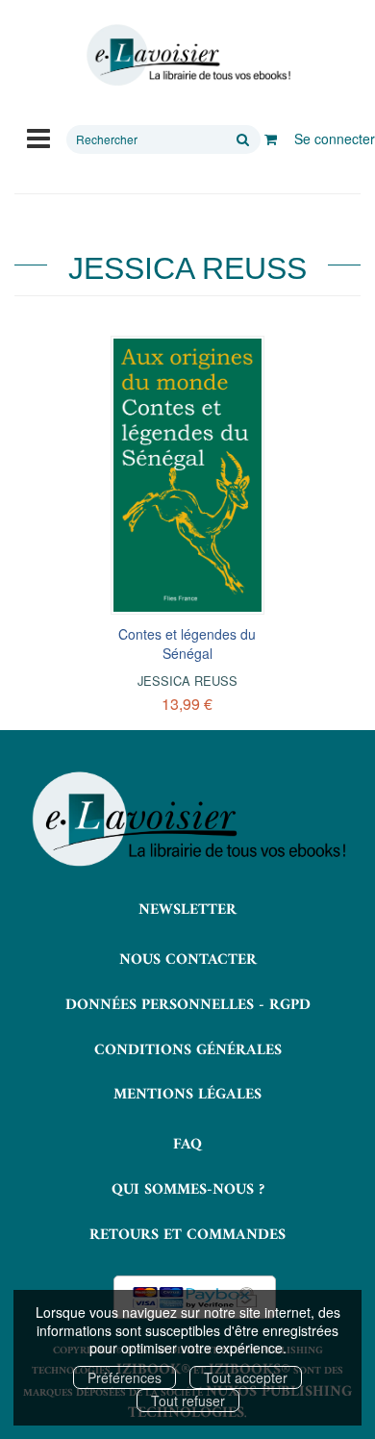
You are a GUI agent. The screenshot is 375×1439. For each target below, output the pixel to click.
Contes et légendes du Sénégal (187, 643)
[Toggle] (38, 136)
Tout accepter (246, 1377)
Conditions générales (188, 1050)
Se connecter (334, 138)
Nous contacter (188, 960)
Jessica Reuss (188, 680)
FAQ (187, 1144)
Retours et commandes (187, 1235)
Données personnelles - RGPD (188, 1005)
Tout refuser (188, 1400)
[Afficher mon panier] (270, 138)
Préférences (125, 1377)
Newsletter (187, 909)
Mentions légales (187, 1094)
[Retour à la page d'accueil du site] (187, 55)
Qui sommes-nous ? (188, 1189)
